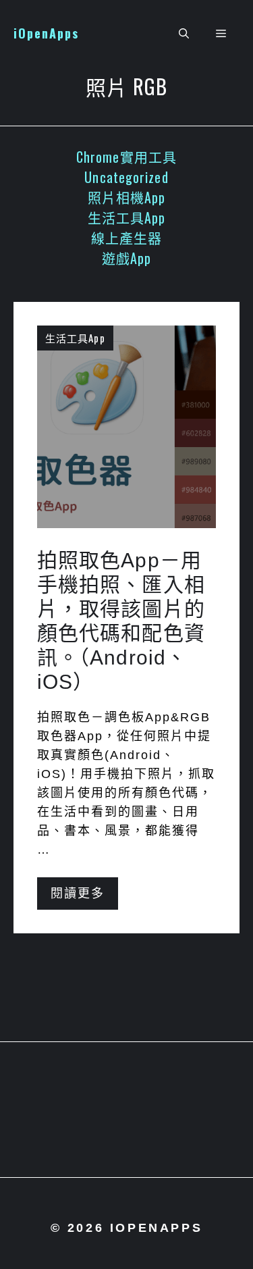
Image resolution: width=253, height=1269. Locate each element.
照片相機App (127, 197)
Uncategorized (126, 177)
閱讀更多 (78, 893)
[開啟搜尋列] (183, 34)
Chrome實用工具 (126, 157)
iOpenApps (46, 33)
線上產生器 (127, 238)
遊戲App (127, 258)
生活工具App (127, 217)
